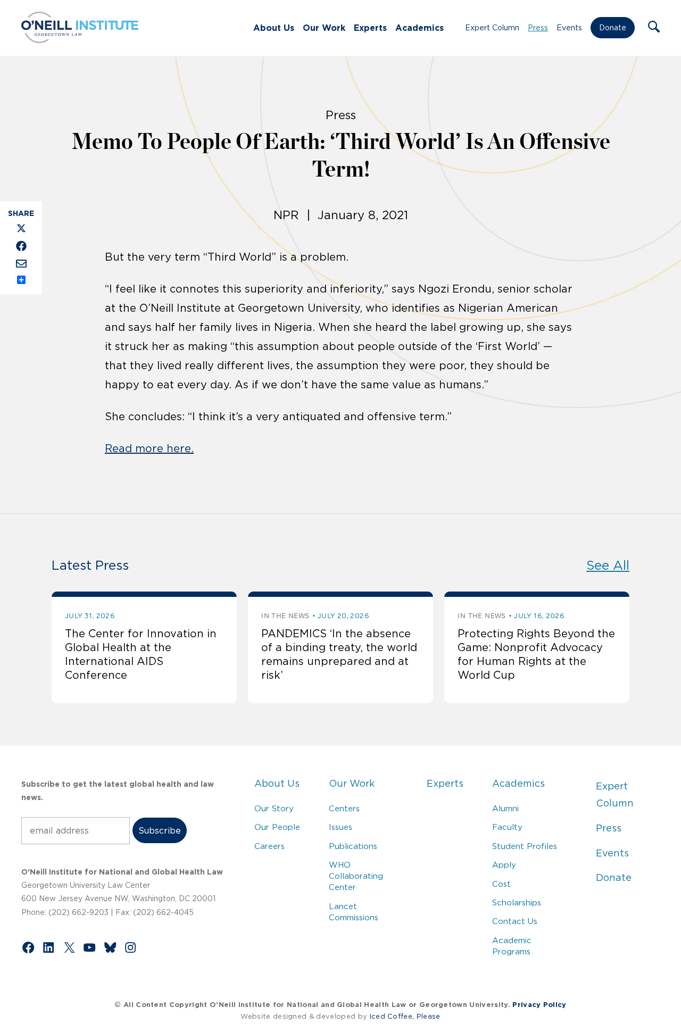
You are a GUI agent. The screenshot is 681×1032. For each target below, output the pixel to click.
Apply (504, 864)
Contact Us (514, 921)
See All (607, 565)
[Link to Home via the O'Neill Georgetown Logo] (79, 40)
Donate (612, 27)
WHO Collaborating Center (356, 876)
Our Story (274, 808)
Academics (419, 27)
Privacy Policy (539, 1005)
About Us (273, 27)
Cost (501, 883)
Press (538, 27)
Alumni (505, 808)
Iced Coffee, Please (405, 1016)
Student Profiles (524, 846)
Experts (370, 27)
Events (569, 27)
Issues (340, 826)
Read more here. (149, 448)
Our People (277, 826)
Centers (344, 808)
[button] (654, 28)
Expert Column (492, 27)
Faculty (507, 826)
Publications (353, 846)
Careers (269, 846)
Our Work (324, 27)
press (341, 115)
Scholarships (516, 902)
